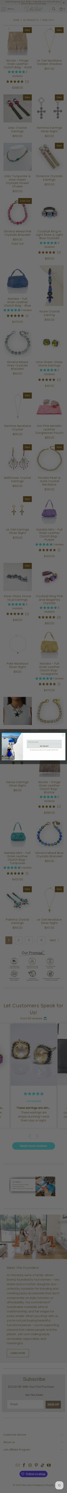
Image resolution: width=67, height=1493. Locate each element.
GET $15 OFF (44, 746)
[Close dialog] (63, 734)
